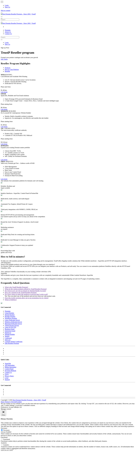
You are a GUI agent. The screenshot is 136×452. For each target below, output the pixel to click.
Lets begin (4, 92)
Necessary (6, 430)
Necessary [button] (4, 428)
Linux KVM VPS (10, 327)
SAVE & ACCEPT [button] (7, 450)
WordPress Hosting (11, 318)
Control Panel (9, 369)
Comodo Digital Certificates (13, 341)
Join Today (4, 59)
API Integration (10, 365)
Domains (7, 30)
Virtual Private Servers (12, 325)
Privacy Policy (9, 376)
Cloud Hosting (9, 313)
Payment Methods (10, 370)
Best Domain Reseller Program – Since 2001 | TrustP (29, 400)
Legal (6, 378)
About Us (8, 32)
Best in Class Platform (12, 69)
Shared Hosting (10, 315)
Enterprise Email (10, 331)
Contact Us (8, 34)
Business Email (9, 329)
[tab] (16, 287)
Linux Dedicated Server (12, 320)
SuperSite (8, 363)
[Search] (1, 39)
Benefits (7, 71)
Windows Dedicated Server (13, 322)
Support (7, 379)
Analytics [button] (4, 443)
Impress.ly (8, 332)
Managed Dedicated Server (13, 324)
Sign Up (7, 7)
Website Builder (10, 334)
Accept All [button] (12, 407)
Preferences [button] (4, 407)
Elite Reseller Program (12, 343)
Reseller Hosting (10, 316)
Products (7, 68)
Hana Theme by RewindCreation (11, 402)
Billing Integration (10, 367)
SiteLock (7, 340)
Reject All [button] (18, 407)
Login (7, 5)
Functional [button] (4, 437)
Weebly (7, 336)
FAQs (7, 374)
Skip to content (5, 10)
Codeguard (8, 338)
